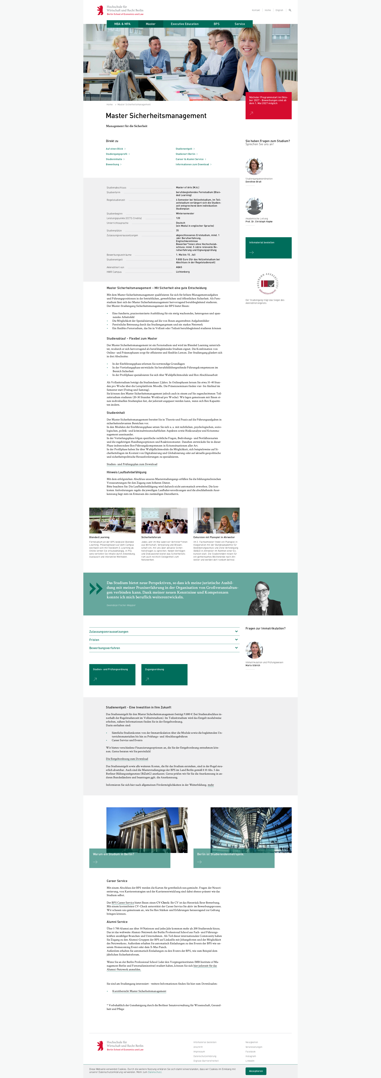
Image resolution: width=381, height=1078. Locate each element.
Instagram (251, 1056)
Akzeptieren (256, 1071)
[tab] (122, 24)
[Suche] (289, 10)
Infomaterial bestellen (204, 1042)
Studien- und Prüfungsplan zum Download (132, 464)
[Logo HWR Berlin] (102, 10)
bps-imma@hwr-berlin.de (261, 675)
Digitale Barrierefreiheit (206, 1060)
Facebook (251, 1051)
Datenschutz (154, 1072)
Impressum (199, 1051)
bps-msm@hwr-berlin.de (261, 191)
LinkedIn (250, 1060)
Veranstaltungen (254, 1046)
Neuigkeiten (252, 1042)
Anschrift (198, 1046)
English (279, 10)
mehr (211, 785)
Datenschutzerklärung (204, 1056)
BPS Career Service (123, 902)
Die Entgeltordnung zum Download (127, 759)
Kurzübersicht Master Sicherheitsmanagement (139, 991)
